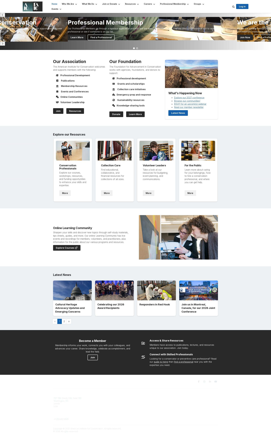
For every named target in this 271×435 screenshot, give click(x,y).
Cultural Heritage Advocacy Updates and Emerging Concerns (70, 308)
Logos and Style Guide (189, 403)
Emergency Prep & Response (151, 412)
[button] (70, 3)
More (65, 193)
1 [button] (134, 48)
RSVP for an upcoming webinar (190, 104)
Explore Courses (65, 247)
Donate (116, 114)
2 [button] (137, 48)
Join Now (245, 37)
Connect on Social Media (190, 406)
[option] (152, 28)
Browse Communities (105, 401)
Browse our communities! (187, 100)
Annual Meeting (144, 403)
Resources (75, 111)
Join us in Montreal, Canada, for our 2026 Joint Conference (198, 308)
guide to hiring (161, 361)
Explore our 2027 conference (189, 97)
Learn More (77, 37)
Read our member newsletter (189, 107)
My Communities (103, 398)
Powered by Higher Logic (206, 428)
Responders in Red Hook (154, 304)
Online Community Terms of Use (194, 401)
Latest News (178, 113)
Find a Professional (101, 37)
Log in (242, 6)
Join (58, 111)
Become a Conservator (148, 409)
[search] (230, 6)
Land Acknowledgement (190, 398)
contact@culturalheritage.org (67, 415)
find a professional (183, 361)
